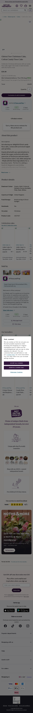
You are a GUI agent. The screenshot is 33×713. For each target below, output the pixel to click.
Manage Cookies (16, 372)
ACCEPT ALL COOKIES (16, 363)
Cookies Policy (10, 354)
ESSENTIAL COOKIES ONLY (16, 367)
